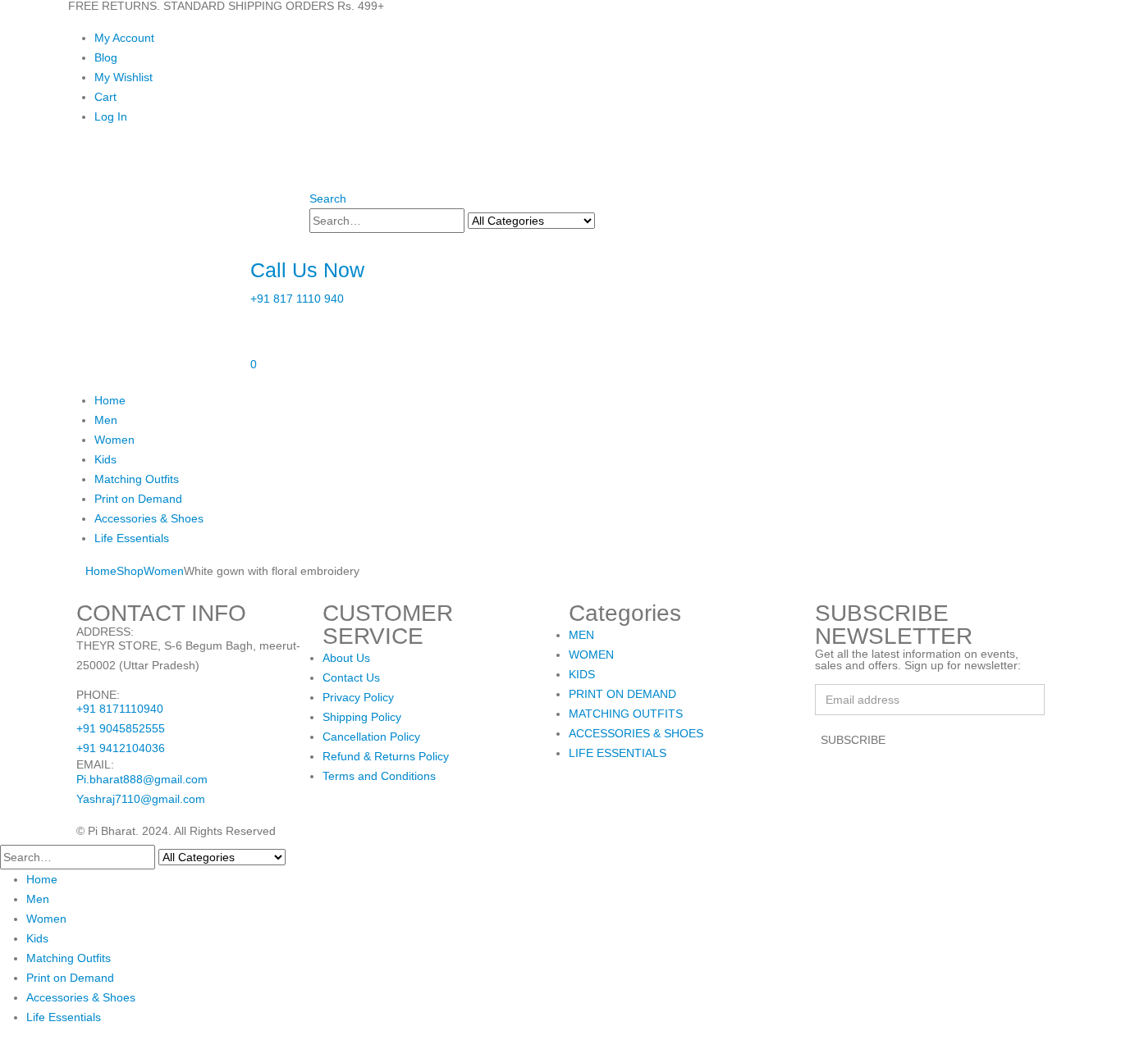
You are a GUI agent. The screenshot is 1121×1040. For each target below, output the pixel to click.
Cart (105, 96)
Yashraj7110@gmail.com (140, 798)
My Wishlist (123, 77)
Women (114, 439)
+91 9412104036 (120, 748)
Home (110, 400)
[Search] (604, 221)
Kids (105, 459)
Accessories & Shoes (149, 518)
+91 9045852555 (120, 728)
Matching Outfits (136, 479)
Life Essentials (131, 538)
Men (105, 419)
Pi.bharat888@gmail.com (142, 779)
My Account (124, 37)
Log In (110, 116)
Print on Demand (138, 498)
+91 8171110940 (119, 708)
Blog (105, 57)
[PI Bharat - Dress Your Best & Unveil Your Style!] (159, 237)
